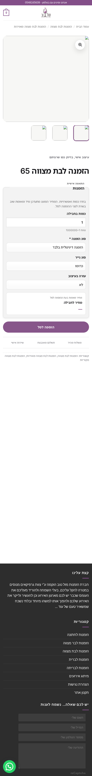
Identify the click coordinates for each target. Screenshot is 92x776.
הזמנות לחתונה (78, 635)
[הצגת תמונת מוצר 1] (81, 133)
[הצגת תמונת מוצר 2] (60, 133)
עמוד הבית (82, 26)
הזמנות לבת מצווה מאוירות (30, 26)
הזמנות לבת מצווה (61, 26)
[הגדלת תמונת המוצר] (80, 45)
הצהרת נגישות (78, 684)
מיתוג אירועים (79, 676)
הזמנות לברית (79, 659)
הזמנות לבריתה (78, 668)
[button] (86, 12)
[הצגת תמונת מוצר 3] (38, 133)
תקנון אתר (81, 692)
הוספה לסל (46, 327)
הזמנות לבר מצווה (76, 643)
